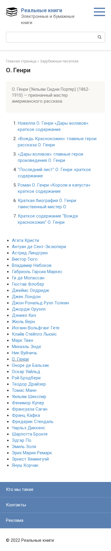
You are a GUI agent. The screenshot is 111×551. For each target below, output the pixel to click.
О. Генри (20, 359)
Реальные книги (41, 10)
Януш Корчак (25, 465)
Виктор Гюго (25, 259)
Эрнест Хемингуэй (30, 459)
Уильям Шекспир (29, 396)
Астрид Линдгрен (30, 253)
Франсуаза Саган (29, 409)
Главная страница (21, 61)
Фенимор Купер (28, 403)
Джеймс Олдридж (30, 290)
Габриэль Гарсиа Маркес (37, 271)
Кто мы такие (19, 489)
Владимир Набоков (32, 265)
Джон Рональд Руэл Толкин (40, 303)
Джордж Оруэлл (29, 309)
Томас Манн (24, 390)
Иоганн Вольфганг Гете (35, 328)
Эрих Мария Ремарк (32, 452)
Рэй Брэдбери (26, 378)
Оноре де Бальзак (30, 365)
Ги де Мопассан (28, 278)
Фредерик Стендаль (33, 421)
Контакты (16, 505)
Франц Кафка (26, 415)
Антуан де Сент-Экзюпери (39, 246)
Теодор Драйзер (29, 384)
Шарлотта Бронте (30, 434)
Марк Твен (22, 340)
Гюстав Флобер (28, 284)
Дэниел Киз (24, 315)
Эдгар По (21, 440)
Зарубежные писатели (59, 61)
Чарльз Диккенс (28, 428)
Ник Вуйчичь (24, 353)
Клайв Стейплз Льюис (34, 334)
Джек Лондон (26, 296)
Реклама (14, 520)
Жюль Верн (23, 321)
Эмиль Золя (24, 446)
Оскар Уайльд (26, 371)
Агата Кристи (25, 240)
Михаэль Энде (26, 346)
